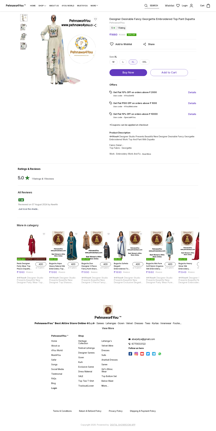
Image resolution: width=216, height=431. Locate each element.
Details (192, 92)
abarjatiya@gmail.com (143, 339)
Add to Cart (169, 72)
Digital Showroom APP (122, 425)
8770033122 (139, 343)
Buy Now (128, 72)
